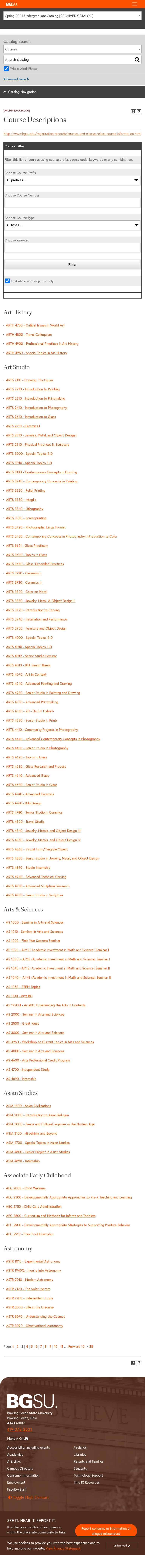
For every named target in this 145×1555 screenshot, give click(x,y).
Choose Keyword (17, 240)
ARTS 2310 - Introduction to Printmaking (35, 398)
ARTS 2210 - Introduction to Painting (33, 389)
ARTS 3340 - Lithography (24, 508)
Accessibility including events (28, 1447)
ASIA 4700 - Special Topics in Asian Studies (38, 1142)
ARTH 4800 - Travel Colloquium (29, 334)
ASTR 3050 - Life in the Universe (30, 1307)
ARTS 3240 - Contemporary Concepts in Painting (41, 481)
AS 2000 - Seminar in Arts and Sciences (35, 1014)
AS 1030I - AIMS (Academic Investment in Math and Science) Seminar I (58, 959)
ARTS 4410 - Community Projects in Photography (42, 729)
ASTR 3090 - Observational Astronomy (34, 1325)
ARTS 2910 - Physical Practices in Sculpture (37, 444)
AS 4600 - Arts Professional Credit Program (38, 1060)
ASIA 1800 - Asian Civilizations (28, 1105)
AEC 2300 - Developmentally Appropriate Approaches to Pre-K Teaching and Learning (69, 1197)
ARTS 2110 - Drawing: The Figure (29, 380)
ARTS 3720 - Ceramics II (24, 573)
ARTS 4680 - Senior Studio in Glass (31, 784)
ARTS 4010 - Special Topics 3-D (29, 646)
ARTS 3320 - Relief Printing (26, 490)
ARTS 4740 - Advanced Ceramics (30, 794)
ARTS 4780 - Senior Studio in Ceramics (34, 812)
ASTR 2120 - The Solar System (28, 1289)
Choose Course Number (22, 195)
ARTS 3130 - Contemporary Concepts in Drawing (41, 472)
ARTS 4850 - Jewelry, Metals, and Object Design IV (43, 840)
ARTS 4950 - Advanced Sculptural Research (38, 886)
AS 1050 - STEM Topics (23, 986)
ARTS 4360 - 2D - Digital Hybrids (30, 711)
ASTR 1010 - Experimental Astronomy (33, 1261)
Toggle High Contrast (31, 1497)
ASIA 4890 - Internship (23, 1161)
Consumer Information (23, 1475)
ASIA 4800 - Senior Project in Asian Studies (38, 1152)
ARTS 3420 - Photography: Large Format (36, 527)
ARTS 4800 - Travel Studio (25, 821)
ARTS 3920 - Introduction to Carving (33, 610)
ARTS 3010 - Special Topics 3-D (29, 462)
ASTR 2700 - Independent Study (29, 1298)
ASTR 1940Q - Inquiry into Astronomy (33, 1270)
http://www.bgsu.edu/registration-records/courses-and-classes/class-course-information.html (72, 134)
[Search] (137, 59)
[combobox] (72, 15)
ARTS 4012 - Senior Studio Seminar (31, 656)
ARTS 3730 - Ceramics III (24, 582)
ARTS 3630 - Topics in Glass (26, 554)
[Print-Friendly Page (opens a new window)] (133, 111)
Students (80, 1468)
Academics (15, 1454)
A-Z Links (14, 1461)
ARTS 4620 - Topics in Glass (26, 757)
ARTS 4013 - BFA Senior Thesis (28, 665)
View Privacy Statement (63, 1548)
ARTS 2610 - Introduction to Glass (31, 416)
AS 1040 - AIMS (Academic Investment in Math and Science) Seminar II (58, 968)
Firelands (80, 1447)
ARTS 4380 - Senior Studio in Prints (32, 720)
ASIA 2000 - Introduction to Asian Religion (37, 1115)
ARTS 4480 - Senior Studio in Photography (37, 748)
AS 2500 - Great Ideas (22, 1023)
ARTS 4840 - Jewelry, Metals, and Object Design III (43, 830)
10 (56, 1346)
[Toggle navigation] (134, 4)
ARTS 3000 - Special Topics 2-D (29, 453)
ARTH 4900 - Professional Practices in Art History (42, 343)
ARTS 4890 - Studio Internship (28, 867)
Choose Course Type (20, 217)
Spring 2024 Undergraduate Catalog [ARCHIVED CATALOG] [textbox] (49, 15)
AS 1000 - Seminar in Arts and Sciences (35, 922)
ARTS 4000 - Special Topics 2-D (29, 637)
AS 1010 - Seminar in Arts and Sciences (34, 931)
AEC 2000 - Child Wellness (26, 1188)
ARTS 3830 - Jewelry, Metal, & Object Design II (40, 600)
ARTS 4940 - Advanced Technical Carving (36, 876)
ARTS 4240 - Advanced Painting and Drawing (39, 683)
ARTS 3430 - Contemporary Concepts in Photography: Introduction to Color (61, 536)
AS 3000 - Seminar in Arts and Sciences (35, 1032)
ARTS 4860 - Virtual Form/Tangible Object (37, 849)
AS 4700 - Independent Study (27, 1069)
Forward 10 (76, 1346)
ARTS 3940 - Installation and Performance (36, 619)
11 (61, 1346)
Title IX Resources (87, 1482)
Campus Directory (20, 1468)
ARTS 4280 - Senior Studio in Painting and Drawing (43, 692)
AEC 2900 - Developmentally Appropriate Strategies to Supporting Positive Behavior (68, 1225)
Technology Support (88, 1475)
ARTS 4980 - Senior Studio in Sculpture (34, 895)
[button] (67, 4)
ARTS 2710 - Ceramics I (23, 426)
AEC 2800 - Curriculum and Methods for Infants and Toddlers (51, 1215)
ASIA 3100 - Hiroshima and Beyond (31, 1133)
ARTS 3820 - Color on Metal (26, 591)
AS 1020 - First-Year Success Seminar (33, 940)
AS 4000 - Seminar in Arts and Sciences (35, 1051)
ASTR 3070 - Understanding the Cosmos (35, 1316)
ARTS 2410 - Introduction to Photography (36, 407)
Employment (16, 1482)
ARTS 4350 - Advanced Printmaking (32, 702)
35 (91, 1346)
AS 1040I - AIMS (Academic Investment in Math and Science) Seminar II (58, 977)
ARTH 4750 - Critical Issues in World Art (35, 325)
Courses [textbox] (11, 49)
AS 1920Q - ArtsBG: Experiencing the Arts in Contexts (46, 1005)
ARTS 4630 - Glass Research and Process (36, 766)
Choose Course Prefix (20, 172)
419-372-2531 (19, 1429)
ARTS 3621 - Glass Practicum (27, 545)
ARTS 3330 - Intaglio (21, 499)
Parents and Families (88, 1461)
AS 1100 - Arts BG (19, 995)
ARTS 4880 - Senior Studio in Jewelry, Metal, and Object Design (52, 858)
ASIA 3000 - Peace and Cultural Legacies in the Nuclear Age (50, 1124)
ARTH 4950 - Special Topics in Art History (36, 352)
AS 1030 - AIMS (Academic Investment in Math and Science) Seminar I (57, 950)
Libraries (80, 1454)
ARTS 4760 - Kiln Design (23, 803)
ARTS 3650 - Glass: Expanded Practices (35, 564)
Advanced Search (16, 79)
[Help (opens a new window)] (139, 111)
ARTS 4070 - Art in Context (26, 674)
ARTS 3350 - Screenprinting (26, 518)
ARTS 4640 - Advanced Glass (27, 775)
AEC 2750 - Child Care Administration (34, 1206)
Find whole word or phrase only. (32, 281)
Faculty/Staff (16, 1489)
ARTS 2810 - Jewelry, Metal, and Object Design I (41, 435)
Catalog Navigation (22, 91)
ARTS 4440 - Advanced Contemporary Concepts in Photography (53, 738)
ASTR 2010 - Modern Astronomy (29, 1279)
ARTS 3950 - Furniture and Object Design (36, 628)
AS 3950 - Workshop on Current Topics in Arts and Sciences (50, 1042)
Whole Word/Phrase (23, 68)
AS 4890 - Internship (21, 1078)
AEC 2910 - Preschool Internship (29, 1234)
